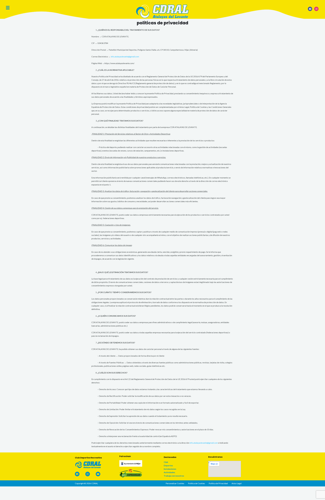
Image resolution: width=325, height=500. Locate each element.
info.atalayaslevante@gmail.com (125, 56)
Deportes (168, 465)
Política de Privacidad (218, 483)
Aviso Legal (236, 483)
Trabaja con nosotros (174, 476)
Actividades (169, 472)
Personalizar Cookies (175, 483)
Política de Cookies (196, 483)
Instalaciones (170, 469)
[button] (63, 7)
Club (166, 462)
